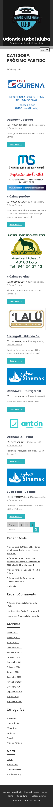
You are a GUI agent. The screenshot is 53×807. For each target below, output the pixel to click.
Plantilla (11, 738)
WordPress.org (14, 774)
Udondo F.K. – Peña (20, 437)
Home (10, 795)
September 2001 (14, 701)
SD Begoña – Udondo (21, 492)
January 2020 (13, 672)
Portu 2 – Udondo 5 (30, 611)
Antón (10, 602)
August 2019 (12, 696)
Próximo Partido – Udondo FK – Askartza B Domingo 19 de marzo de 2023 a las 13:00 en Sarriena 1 (23, 561)
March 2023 (12, 632)
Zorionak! (11, 586)
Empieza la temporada (28, 616)
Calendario (22, 795)
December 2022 (14, 647)
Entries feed (12, 764)
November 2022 (14, 652)
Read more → (16, 144)
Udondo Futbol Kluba (26, 39)
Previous (12, 525)
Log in (10, 759)
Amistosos (11, 718)
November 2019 (14, 681)
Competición (38, 124)
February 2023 (13, 637)
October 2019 (13, 686)
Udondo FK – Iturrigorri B (24, 391)
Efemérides (12, 728)
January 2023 (13, 642)
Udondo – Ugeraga (20, 120)
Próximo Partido (14, 128)
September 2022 (15, 662)
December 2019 (14, 676)
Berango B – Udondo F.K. (23, 336)
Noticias (11, 733)
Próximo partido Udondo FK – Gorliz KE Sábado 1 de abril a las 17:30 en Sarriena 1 (23, 550)
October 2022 (13, 657)
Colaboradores (39, 795)
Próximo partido (18, 196)
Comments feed (14, 769)
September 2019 (14, 691)
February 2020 (13, 667)
